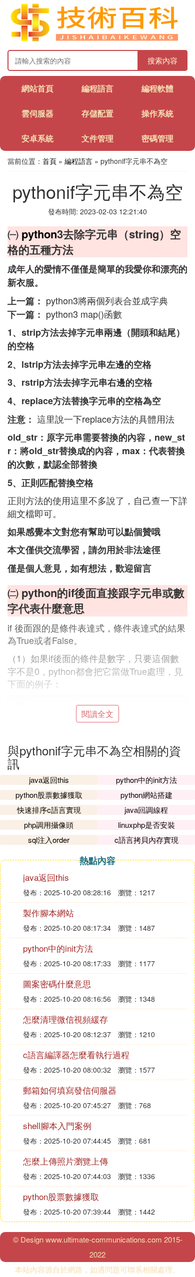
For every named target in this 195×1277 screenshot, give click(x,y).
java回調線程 (146, 809)
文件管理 (98, 138)
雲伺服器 (38, 113)
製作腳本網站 (48, 912)
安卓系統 (38, 138)
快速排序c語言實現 (49, 809)
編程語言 (98, 88)
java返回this (49, 779)
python (39, 234)
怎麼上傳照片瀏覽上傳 (65, 1161)
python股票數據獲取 (49, 794)
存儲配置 (98, 113)
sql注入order (49, 839)
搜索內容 (163, 60)
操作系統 (158, 113)
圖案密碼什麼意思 (57, 983)
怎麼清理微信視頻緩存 (65, 1019)
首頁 (49, 161)
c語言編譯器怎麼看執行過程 (76, 1054)
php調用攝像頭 (49, 824)
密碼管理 (158, 138)
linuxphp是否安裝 (146, 824)
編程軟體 (158, 88)
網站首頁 (38, 88)
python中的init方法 (146, 779)
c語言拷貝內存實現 (146, 839)
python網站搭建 (146, 794)
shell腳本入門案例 (57, 1125)
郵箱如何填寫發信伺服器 (69, 1090)
